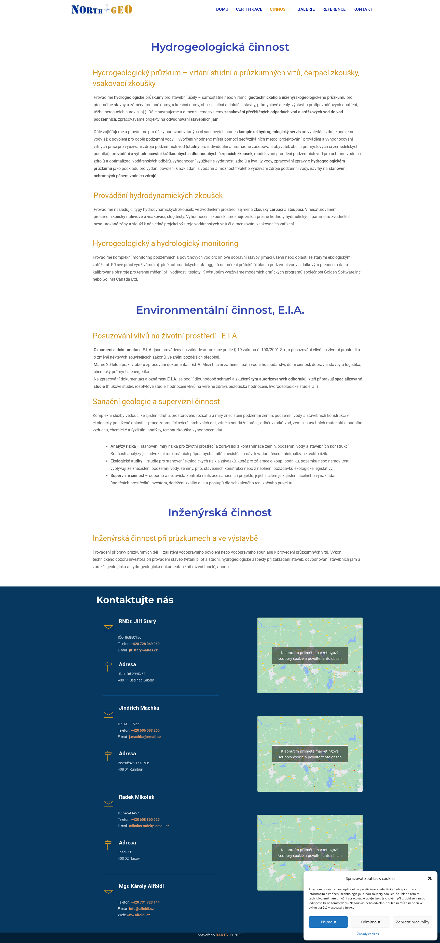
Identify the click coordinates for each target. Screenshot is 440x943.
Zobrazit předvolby (412, 921)
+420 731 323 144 (145, 902)
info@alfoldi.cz (141, 909)
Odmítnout (370, 921)
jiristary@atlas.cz (143, 650)
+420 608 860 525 (145, 819)
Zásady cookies (368, 934)
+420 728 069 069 (145, 644)
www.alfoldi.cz (138, 915)
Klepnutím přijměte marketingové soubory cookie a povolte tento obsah (310, 655)
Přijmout (328, 921)
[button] (429, 878)
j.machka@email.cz (145, 737)
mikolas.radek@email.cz (149, 826)
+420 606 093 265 (145, 730)
